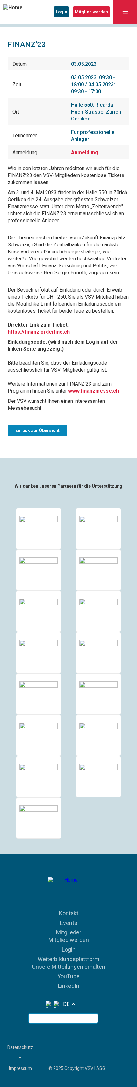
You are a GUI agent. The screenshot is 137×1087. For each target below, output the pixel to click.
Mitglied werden (68, 940)
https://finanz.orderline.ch (39, 332)
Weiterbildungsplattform (68, 959)
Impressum (20, 1068)
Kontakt (68, 913)
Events (68, 922)
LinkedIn (68, 985)
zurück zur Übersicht (37, 430)
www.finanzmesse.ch (93, 391)
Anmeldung (84, 152)
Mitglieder (68, 932)
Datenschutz (20, 1047)
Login (69, 949)
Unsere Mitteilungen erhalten (68, 966)
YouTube (68, 976)
